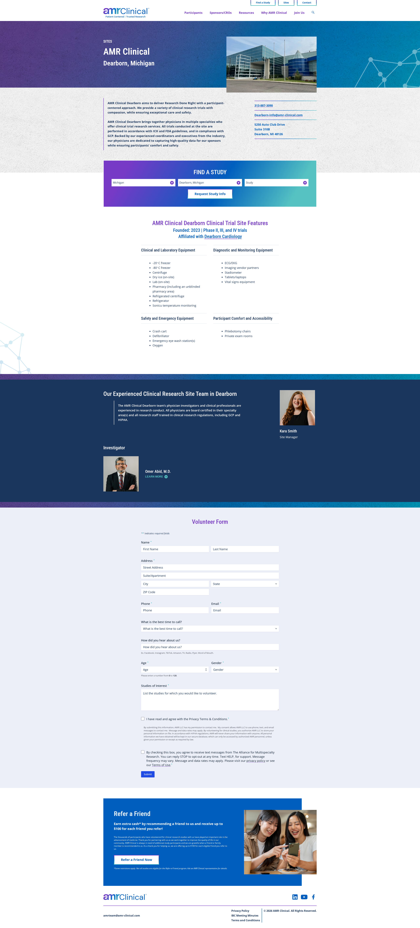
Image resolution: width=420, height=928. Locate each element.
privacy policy (255, 761)
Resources (246, 12)
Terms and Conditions (245, 920)
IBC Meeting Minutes (244, 915)
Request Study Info (210, 194)
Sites (286, 2)
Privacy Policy (240, 911)
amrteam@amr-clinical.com (121, 915)
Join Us (299, 12)
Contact (306, 2)
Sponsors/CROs (221, 12)
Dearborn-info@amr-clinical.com (278, 115)
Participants (193, 12)
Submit (148, 774)
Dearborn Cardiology (223, 236)
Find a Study (263, 2)
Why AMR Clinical (274, 12)
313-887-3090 (263, 105)
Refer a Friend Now (136, 859)
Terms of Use (161, 765)
